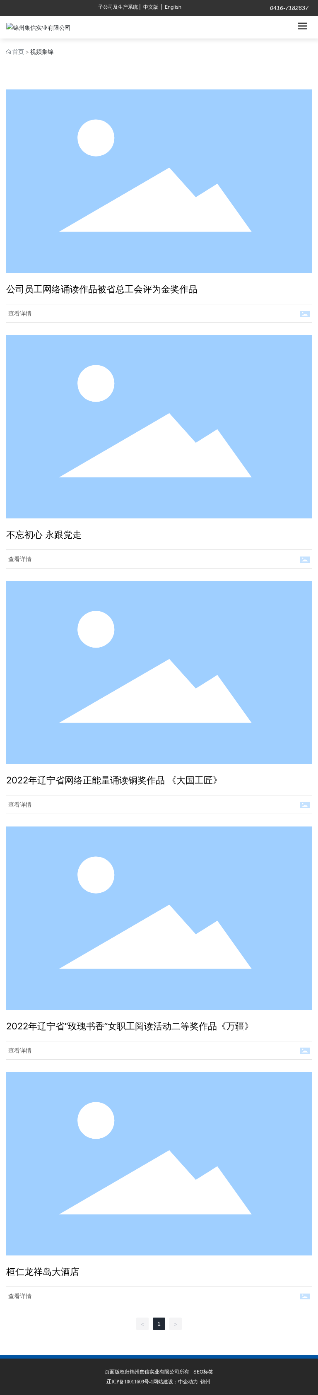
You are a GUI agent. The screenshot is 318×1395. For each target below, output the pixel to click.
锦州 (205, 1381)
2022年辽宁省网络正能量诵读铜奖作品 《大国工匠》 (114, 780)
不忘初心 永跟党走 (44, 534)
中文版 (150, 7)
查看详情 (19, 313)
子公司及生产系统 (118, 7)
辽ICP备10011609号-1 (129, 1382)
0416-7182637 (288, 8)
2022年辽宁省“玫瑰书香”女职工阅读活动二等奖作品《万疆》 (129, 1026)
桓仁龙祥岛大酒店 (42, 1271)
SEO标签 (203, 1371)
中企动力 (188, 1381)
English (173, 7)
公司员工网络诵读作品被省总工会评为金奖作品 (102, 289)
